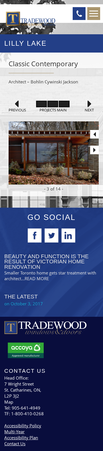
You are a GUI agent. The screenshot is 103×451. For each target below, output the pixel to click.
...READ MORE (35, 278)
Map (8, 402)
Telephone (79, 13)
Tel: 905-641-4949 (22, 408)
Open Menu (93, 13)
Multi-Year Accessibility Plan (21, 434)
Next (89, 110)
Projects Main (53, 110)
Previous (17, 110)
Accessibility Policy (22, 425)
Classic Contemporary (43, 63)
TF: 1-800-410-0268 (24, 413)
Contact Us (14, 443)
